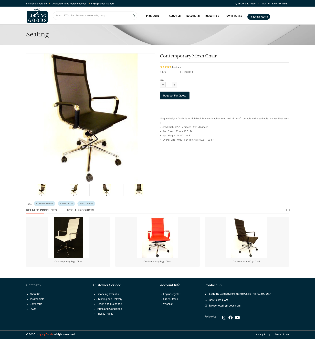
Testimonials (37, 299)
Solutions (193, 15)
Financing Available (108, 294)
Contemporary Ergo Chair (68, 261)
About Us (175, 15)
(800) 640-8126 (218, 299)
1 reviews (176, 67)
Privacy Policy (104, 313)
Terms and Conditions (109, 308)
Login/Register (171, 294)
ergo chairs (86, 203)
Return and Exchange (109, 304)
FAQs (33, 308)
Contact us (36, 304)
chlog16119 (66, 203)
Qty (162, 79)
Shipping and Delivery (109, 299)
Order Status (170, 299)
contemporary (44, 203)
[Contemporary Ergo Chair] (68, 237)
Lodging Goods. (45, 334)
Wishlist (167, 304)
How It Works (233, 15)
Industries (212, 15)
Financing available (36, 3)
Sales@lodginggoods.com (225, 305)
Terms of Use (282, 334)
